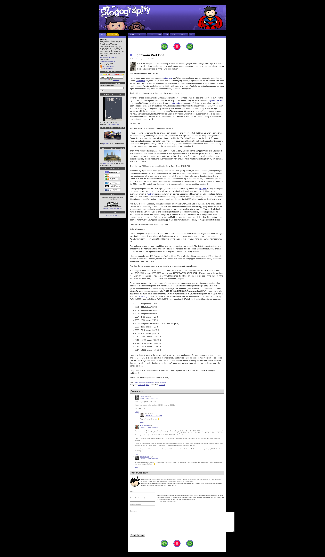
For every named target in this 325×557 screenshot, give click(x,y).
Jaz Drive (151, 194)
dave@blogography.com (107, 61)
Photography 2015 (143, 385)
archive (141, 34)
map (173, 34)
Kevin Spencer (144, 456)
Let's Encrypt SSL (111, 215)
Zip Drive (202, 188)
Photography (149, 382)
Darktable (176, 103)
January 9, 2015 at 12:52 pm (149, 398)
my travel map (107, 163)
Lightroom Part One (147, 55)
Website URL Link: (135, 504)
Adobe (136, 382)
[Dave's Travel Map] (112, 160)
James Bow (144, 396)
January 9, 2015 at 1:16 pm (153, 415)
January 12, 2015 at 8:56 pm (149, 458)
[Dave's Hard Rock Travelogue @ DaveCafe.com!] (112, 140)
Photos (156, 382)
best (159, 34)
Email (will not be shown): (137, 498)
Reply (137, 412)
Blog (103, 34)
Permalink (162, 385)
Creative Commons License (112, 208)
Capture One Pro (215, 100)
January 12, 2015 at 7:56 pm (149, 427)
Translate (116, 80)
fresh (132, 34)
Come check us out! (113, 124)
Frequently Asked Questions (109, 57)
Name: (132, 491)
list (191, 34)
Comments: (133, 511)
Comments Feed (107, 68)
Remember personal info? (167, 501)
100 (166, 34)
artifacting (143, 296)
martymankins (144, 425)
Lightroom (140, 81)
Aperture (168, 78)
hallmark (183, 34)
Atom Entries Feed (107, 66)
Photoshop (162, 382)
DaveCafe (112, 34)
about (150, 34)
